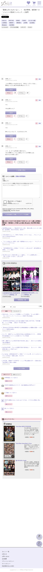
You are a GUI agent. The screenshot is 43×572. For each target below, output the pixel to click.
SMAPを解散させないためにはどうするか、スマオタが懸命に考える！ (22, 400)
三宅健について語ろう (11, 392)
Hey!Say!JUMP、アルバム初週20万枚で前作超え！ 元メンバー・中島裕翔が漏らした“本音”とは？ (21, 348)
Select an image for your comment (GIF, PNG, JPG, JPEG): (18, 208)
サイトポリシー (6, 563)
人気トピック (6, 374)
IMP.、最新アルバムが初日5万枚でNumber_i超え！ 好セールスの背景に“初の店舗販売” (22, 341)
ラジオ (30, 27)
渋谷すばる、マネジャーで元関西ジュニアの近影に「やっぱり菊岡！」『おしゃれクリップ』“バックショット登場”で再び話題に (21, 315)
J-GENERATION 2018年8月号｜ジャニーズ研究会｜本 (11, 293)
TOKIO (24, 20)
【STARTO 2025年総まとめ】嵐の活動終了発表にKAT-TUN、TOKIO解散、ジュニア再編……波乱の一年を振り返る (21, 321)
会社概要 (4, 559)
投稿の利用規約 (20, 176)
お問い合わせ (5, 556)
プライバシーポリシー (8, 561)
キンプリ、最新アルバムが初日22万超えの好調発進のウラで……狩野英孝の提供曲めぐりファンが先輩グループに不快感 (21, 335)
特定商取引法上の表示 (8, 566)
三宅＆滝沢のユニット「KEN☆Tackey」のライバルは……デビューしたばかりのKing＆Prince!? (21, 235)
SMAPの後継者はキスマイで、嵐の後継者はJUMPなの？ (20, 385)
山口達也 (32, 22)
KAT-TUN (11, 20)
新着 (6, 311)
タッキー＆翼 (32, 20)
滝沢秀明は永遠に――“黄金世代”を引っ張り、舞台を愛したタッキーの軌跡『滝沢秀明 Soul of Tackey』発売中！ (22, 228)
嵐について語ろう (9, 408)
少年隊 (25, 22)
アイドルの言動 (14, 27)
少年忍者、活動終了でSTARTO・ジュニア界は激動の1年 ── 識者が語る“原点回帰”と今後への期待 (21, 361)
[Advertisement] (21, 53)
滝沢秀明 (11, 25)
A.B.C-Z (4, 20)
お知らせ (4, 554)
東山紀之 (4, 25)
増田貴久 (19, 22)
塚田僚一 (11, 22)
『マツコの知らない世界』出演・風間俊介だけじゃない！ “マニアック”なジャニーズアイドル (22, 242)
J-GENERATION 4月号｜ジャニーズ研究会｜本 (29, 293)
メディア (23, 27)
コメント (4, 183)
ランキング (16, 311)
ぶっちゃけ (5, 27)
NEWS (18, 20)
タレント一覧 (5, 551)
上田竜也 (4, 22)
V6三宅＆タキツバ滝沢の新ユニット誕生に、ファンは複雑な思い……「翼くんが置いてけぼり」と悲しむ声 (21, 255)
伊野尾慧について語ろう (11, 377)
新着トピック (16, 374)
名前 (3, 179)
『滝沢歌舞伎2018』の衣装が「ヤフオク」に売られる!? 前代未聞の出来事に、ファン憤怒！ (21, 248)
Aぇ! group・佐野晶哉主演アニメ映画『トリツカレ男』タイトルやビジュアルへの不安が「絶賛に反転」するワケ (22, 354)
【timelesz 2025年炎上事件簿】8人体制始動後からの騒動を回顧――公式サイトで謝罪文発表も (22, 328)
